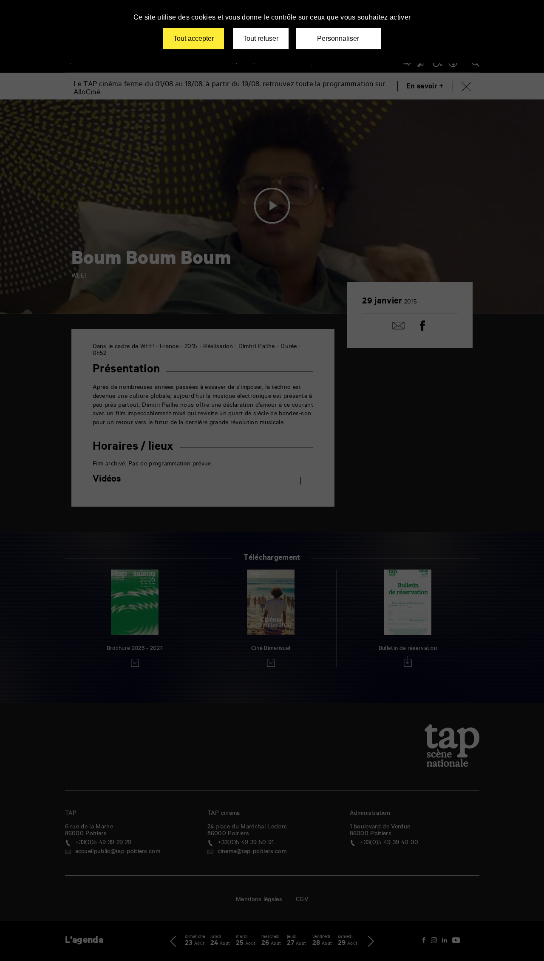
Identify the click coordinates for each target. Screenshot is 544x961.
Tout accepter (193, 38)
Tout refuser (260, 38)
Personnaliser (338, 38)
